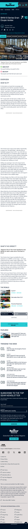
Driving (9, 36)
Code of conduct (6, 472)
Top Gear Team (8, 25)
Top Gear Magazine (7, 477)
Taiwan (18, 519)
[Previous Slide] (2, 47)
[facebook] (4, 29)
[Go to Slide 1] (3, 57)
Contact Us (3, 456)
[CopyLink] (2, 29)
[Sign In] (20, 4)
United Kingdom (9, 448)
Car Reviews (7, 9)
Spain (17, 517)
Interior (14, 36)
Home (2, 9)
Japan (3, 522)
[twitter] (7, 29)
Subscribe (14, 424)
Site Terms (4, 470)
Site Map (4, 479)
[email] (12, 29)
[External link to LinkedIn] (25, 452)
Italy (3, 519)
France (4, 509)
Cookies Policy (4, 461)
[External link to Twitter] (14, 452)
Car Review (4, 13)
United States (16, 448)
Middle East (19, 522)
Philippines (19, 509)
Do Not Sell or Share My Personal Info (10, 464)
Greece (4, 512)
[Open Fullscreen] (26, 53)
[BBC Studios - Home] (4, 445)
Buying (20, 36)
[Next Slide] (26, 47)
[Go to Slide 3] (18, 57)
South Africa (19, 514)
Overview (3, 36)
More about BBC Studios (8, 500)
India (3, 517)
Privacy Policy (4, 459)
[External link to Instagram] (8, 452)
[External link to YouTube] (19, 452)
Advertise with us (6, 475)
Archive (2, 466)
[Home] (12, 5)
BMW (13, 9)
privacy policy (14, 420)
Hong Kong (5, 514)
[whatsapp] (10, 29)
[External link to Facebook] (3, 452)
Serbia (17, 512)
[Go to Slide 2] (11, 57)
